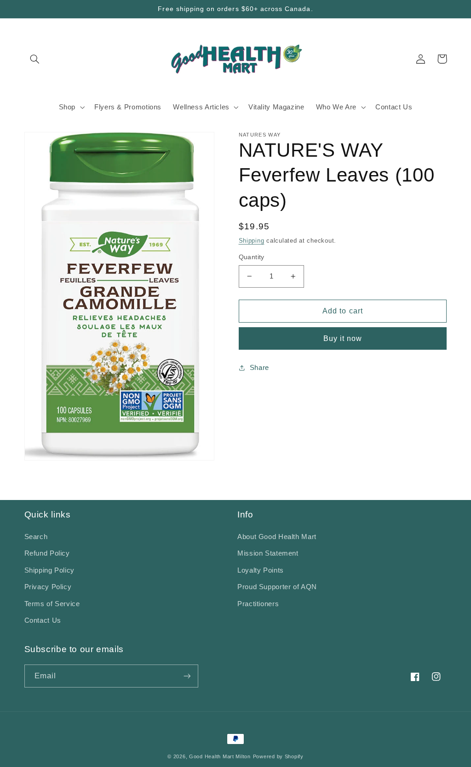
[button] (35, 58)
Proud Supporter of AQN (277, 587)
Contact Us (42, 620)
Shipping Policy (49, 570)
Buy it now (342, 338)
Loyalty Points (260, 570)
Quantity (251, 257)
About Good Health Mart (276, 536)
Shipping (251, 241)
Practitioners (258, 604)
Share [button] (259, 367)
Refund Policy (47, 553)
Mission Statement (268, 553)
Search (36, 536)
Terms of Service (52, 604)
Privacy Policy (48, 587)
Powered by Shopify (278, 756)
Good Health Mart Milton (220, 756)
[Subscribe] (186, 676)
